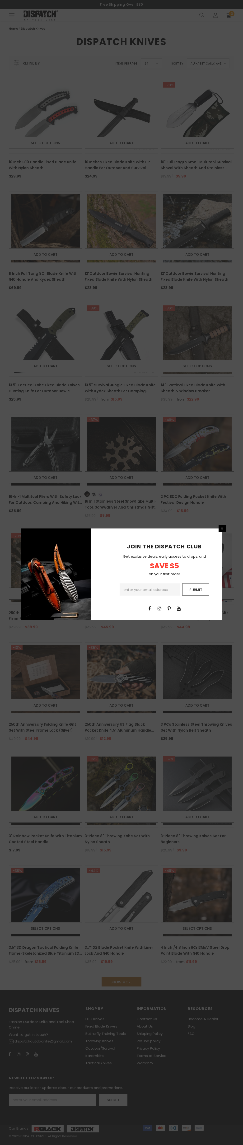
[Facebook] (149, 608)
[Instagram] (159, 608)
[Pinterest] (169, 608)
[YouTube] (178, 608)
